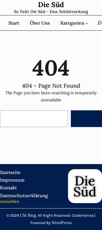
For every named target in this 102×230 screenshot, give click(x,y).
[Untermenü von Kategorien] (86, 23)
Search (86, 118)
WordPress (62, 222)
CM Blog (28, 215)
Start (13, 23)
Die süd (51, 4)
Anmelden (9, 201)
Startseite (10, 172)
